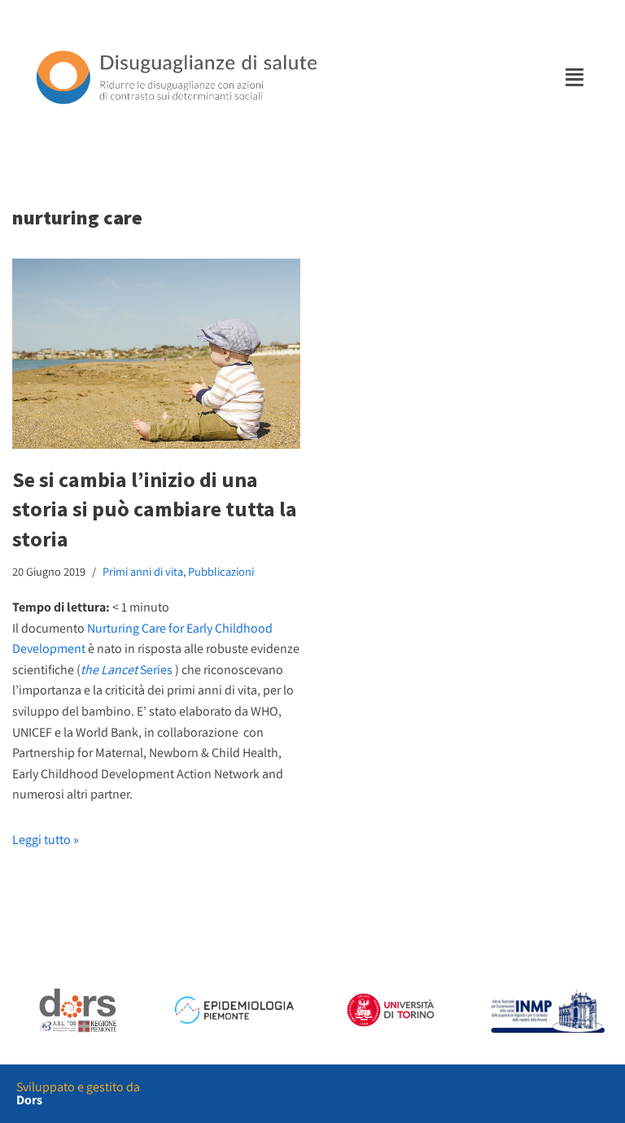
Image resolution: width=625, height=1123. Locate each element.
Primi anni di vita (143, 571)
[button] (575, 76)
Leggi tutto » (45, 839)
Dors (29, 1099)
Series (127, 669)
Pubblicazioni (221, 571)
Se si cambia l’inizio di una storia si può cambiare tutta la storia (154, 509)
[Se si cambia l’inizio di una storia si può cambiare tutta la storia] (156, 354)
